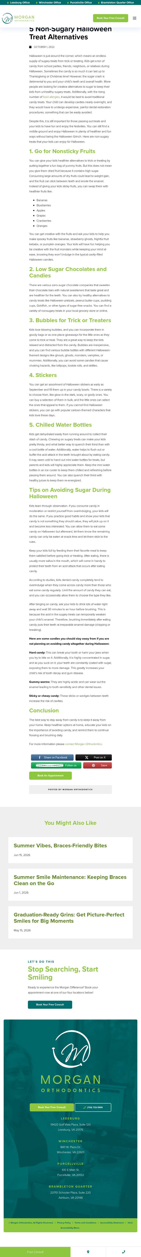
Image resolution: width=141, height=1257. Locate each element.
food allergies (51, 97)
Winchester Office (49, 2)
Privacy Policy (64, 1222)
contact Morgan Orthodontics (83, 744)
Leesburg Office (19, 2)
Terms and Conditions (85, 1222)
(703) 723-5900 (94, 1107)
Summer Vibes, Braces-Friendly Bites (60, 846)
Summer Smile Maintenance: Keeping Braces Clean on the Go (70, 880)
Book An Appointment (50, 775)
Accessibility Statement (112, 1222)
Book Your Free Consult (110, 18)
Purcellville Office (80, 2)
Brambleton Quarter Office (117, 2)
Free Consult (35, 1252)
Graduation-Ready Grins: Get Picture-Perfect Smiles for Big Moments (69, 918)
